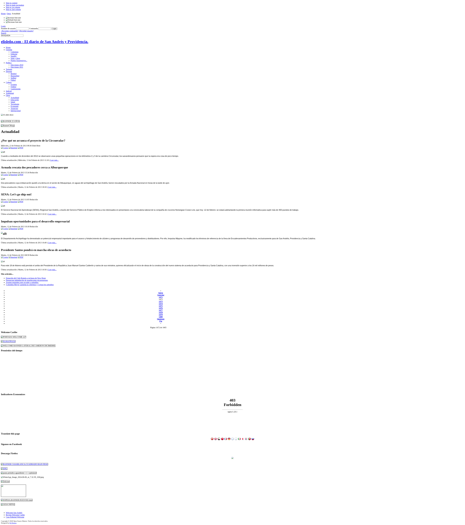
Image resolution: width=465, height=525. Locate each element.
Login (3, 26)
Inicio (160, 293)
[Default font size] (13, 20)
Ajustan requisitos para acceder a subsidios (22, 282)
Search (3, 33)
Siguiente (160, 319)
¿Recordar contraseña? (9, 31)
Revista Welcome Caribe (15, 515)
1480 (161, 317)
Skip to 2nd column (13, 9)
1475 (161, 306)
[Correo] (4, 148)
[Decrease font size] (14, 22)
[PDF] (20, 148)
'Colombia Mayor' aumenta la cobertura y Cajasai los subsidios (30, 285)
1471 (161, 297)
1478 (161, 312)
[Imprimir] (13, 148)
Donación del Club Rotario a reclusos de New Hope (26, 278)
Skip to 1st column (13, 7)
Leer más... (54, 160)
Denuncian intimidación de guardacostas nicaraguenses (27, 280)
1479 (161, 315)
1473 (161, 302)
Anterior (160, 295)
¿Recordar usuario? (26, 31)
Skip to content (11, 3)
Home (3, 14)
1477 (161, 310)
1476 (161, 308)
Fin (160, 321)
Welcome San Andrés (14, 513)
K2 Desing (13, 523)
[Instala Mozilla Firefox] (232, 458)
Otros (9, 14)
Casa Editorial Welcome (15, 517)
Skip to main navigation (15, 5)
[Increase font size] (13, 18)
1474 (161, 304)
